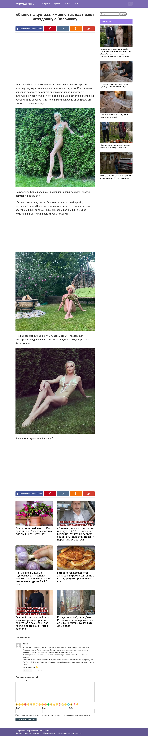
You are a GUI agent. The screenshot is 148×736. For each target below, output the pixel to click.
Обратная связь (49, 733)
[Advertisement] (46, 57)
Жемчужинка (24, 4)
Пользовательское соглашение (27, 733)
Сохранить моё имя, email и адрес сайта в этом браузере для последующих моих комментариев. (53, 715)
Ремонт (67, 4)
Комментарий (21, 681)
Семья (77, 4)
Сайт (71, 708)
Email (44, 708)
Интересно (46, 4)
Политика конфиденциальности (70, 733)
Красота (57, 4)
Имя (17, 708)
